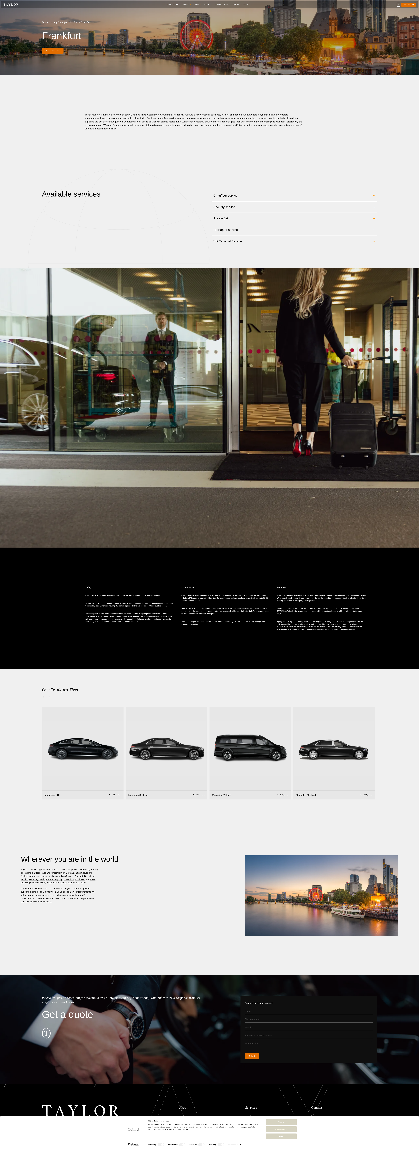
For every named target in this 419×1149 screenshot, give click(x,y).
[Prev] (44, 697)
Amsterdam (56, 873)
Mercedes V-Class (221, 795)
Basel (92, 879)
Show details (233, 1145)
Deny (281, 1136)
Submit (252, 1056)
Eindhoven (80, 879)
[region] (230, 746)
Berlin (42, 879)
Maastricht (69, 879)
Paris (43, 873)
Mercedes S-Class (138, 795)
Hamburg (33, 879)
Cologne (69, 876)
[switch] (182, 1144)
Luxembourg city (54, 879)
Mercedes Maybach (306, 795)
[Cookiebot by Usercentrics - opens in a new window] (133, 1144)
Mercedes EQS (52, 795)
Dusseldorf (89, 876)
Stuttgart (79, 876)
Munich (24, 879)
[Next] (49, 697)
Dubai (37, 873)
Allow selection (281, 1129)
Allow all (281, 1122)
